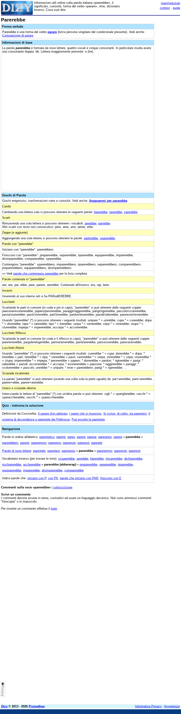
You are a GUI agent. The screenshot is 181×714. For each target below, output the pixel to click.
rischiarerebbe (11, 464)
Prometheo (37, 706)
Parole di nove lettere (16, 451)
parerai (91, 437)
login (54, 508)
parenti (61, 437)
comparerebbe (74, 470)
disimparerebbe (52, 470)
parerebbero (10, 443)
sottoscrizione (62, 487)
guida (176, 8)
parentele (39, 451)
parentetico (46, 437)
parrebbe (104, 223)
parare (52, 32)
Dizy (4, 706)
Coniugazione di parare (17, 35)
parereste (69, 443)
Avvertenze (172, 706)
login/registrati (170, 3)
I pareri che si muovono (85, 413)
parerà (81, 437)
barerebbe (100, 212)
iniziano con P (36, 478)
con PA (53, 478)
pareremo (54, 443)
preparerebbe (88, 464)
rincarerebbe (114, 458)
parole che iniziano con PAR (79, 478)
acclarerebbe (32, 464)
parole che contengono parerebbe (35, 273)
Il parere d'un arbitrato (52, 413)
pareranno (105, 437)
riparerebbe (125, 464)
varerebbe (130, 212)
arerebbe (90, 223)
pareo (71, 437)
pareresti (83, 443)
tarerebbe (115, 212)
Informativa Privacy (148, 706)
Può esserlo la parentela (88, 419)
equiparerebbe (11, 470)
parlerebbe (91, 238)
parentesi (53, 451)
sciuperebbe (66, 458)
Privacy (2, 690)
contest (165, 8)
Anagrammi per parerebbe (108, 200)
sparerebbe (107, 238)
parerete (96, 443)
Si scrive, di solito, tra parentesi (125, 413)
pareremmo (38, 443)
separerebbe (107, 464)
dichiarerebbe (133, 458)
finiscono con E (110, 478)
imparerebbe (31, 470)
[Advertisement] (144, 543)
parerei (24, 443)
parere (118, 437)
